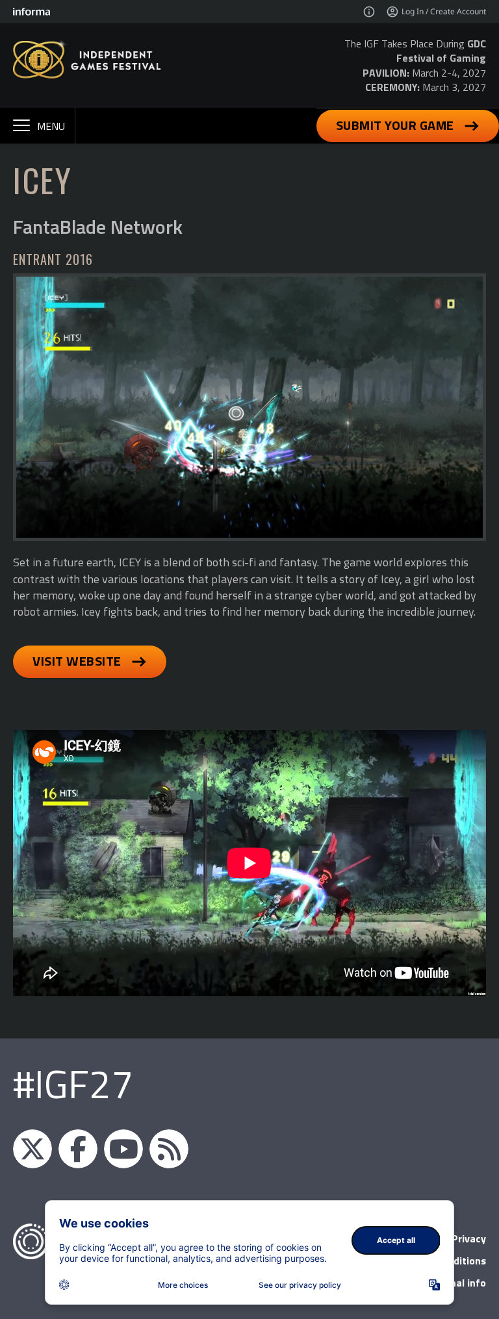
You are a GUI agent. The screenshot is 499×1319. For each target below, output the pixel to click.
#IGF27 (73, 1083)
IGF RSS (168, 1148)
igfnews (32, 1148)
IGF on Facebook (77, 1148)
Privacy (469, 1238)
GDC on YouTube (123, 1148)
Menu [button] (51, 126)
